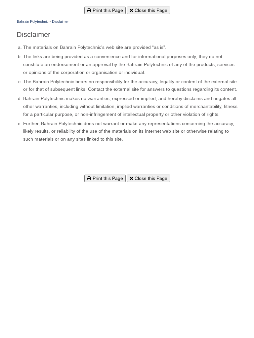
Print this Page (107, 10)
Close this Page (150, 10)
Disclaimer (60, 21)
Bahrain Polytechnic (33, 21)
